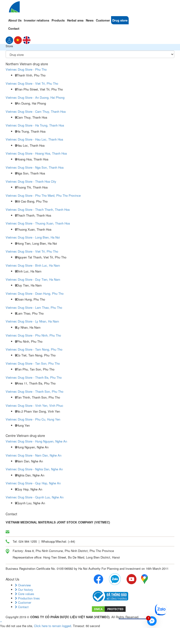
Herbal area (75, 20)
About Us (15, 20)
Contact (13, 28)
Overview (24, 585)
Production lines (28, 598)
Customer (103, 20)
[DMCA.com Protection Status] (108, 608)
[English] (26, 39)
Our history (25, 589)
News (90, 20)
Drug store (120, 20)
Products (58, 20)
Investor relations (36, 20)
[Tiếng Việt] (9, 39)
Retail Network (69, 624)
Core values (25, 594)
